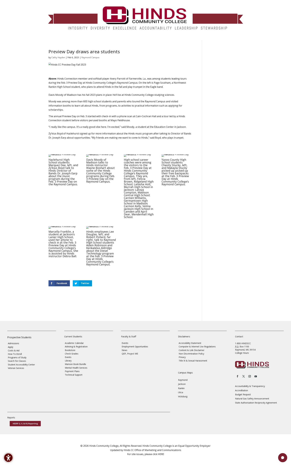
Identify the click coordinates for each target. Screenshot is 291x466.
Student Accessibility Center (21, 364)
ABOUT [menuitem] (122, 38)
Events (68, 357)
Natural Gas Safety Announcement (252, 398)
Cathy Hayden (58, 57)
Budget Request (243, 394)
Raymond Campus (90, 57)
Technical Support (73, 374)
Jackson (182, 384)
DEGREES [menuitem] (70, 38)
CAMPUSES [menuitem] (106, 38)
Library (68, 360)
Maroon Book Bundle (75, 364)
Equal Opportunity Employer (194, 445)
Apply (10, 347)
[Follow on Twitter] (243, 376)
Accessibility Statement (190, 343)
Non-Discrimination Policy (191, 353)
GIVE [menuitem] (147, 38)
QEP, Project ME (130, 353)
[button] (282, 457)
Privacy (182, 357)
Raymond (182, 379)
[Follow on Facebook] (237, 376)
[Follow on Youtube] (255, 376)
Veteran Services (16, 368)
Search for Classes (17, 360)
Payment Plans (72, 371)
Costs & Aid (13, 350)
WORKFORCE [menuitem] (174, 38)
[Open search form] (219, 38)
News (124, 350)
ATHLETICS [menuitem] (159, 38)
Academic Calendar (74, 343)
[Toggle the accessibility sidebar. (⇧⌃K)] (8, 457)
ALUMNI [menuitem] (137, 38)
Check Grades (71, 353)
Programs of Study (17, 357)
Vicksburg (182, 396)
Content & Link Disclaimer (191, 350)
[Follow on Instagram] (249, 376)
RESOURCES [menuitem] (193, 38)
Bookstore (70, 350)
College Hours (242, 352)
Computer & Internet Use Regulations (197, 346)
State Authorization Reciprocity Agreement (256, 402)
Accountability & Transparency (250, 386)
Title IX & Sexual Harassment (193, 360)
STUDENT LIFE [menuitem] (88, 38)
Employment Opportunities (135, 346)
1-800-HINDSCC (243, 343)
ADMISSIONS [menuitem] (52, 38)
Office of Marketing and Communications (157, 450)
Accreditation (241, 390)
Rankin (181, 388)
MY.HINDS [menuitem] (210, 38)
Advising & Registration (76, 346)
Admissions (13, 343)
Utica (180, 392)
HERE (161, 454)
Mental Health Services (76, 367)
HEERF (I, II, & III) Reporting (25, 423)
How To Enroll (15, 353)
